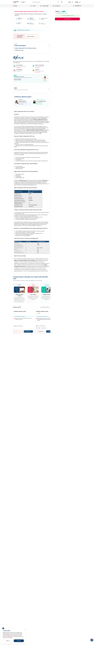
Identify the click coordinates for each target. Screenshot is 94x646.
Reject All (8, 640)
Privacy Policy (10, 636)
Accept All (19, 640)
